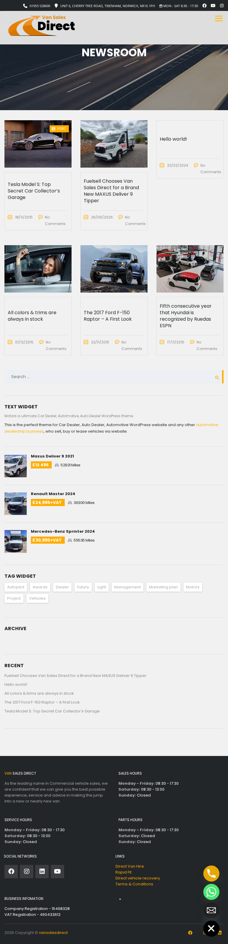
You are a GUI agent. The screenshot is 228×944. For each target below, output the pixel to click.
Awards (40, 587)
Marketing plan (163, 587)
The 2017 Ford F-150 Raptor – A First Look (42, 702)
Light (101, 587)
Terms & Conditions (134, 884)
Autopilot (15, 587)
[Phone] (211, 874)
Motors (193, 587)
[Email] (211, 910)
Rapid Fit (123, 872)
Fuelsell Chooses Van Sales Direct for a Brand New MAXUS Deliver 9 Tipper (75, 675)
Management (127, 587)
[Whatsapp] (211, 892)
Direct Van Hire (129, 866)
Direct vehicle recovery (137, 878)
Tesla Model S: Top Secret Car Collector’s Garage (52, 711)
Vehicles (37, 598)
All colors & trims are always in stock (39, 693)
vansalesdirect (53, 932)
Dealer (62, 587)
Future (83, 587)
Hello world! (15, 684)
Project (14, 598)
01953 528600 (40, 6)
